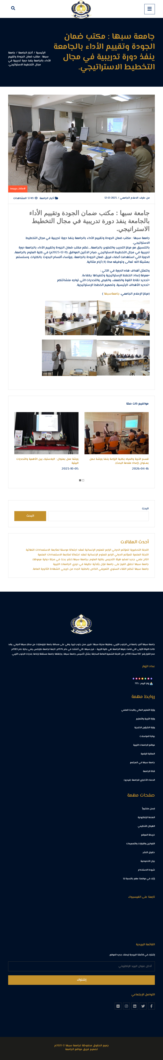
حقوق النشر (149, 852)
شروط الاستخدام (146, 870)
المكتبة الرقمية (148, 754)
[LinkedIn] (135, 1006)
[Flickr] (118, 1006)
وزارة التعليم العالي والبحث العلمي (138, 710)
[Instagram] (126, 1006)
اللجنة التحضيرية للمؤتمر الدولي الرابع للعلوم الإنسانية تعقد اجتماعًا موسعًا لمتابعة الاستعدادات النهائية (87, 550)
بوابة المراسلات (147, 736)
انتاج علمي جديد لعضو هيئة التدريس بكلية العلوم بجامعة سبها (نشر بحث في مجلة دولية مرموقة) (91, 559)
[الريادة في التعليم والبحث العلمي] (81, 9)
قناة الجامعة (149, 771)
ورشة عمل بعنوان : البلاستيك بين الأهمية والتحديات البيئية (47, 461)
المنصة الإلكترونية (146, 817)
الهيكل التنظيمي (146, 826)
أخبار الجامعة (47, 198)
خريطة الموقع (148, 835)
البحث (145, 509)
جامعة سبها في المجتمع (142, 763)
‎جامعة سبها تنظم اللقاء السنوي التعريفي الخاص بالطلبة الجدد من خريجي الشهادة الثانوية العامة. (90, 569)
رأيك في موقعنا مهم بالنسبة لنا (139, 879)
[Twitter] (143, 1006)
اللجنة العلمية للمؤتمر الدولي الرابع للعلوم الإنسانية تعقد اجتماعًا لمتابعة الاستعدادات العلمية (93, 555)
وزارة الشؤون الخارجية (144, 728)
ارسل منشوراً (148, 809)
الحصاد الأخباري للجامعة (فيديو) (139, 780)
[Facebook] (151, 1006)
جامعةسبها (111, 293)
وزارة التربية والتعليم (145, 719)
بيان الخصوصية (148, 861)
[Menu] (149, 9)
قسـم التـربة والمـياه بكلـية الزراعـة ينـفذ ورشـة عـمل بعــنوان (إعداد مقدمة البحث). (119, 461)
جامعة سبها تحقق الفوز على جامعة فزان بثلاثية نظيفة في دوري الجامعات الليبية (101, 564)
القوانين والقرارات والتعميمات (140, 844)
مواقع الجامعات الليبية (144, 745)
